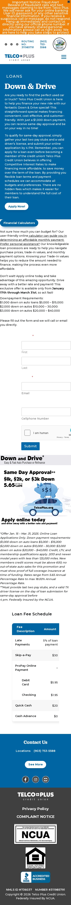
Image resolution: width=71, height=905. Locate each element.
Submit (30, 446)
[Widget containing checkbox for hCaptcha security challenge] (46, 432)
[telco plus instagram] (11, 44)
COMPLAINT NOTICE (36, 817)
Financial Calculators (19, 223)
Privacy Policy (35, 809)
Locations (23, 751)
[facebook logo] (6, 44)
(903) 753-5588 (43, 44)
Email (27, 377)
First (24, 352)
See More (35, 764)
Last (24, 368)
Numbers (29, 403)
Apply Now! (16, 206)
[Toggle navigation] (63, 57)
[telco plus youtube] (17, 44)
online (31, 236)
